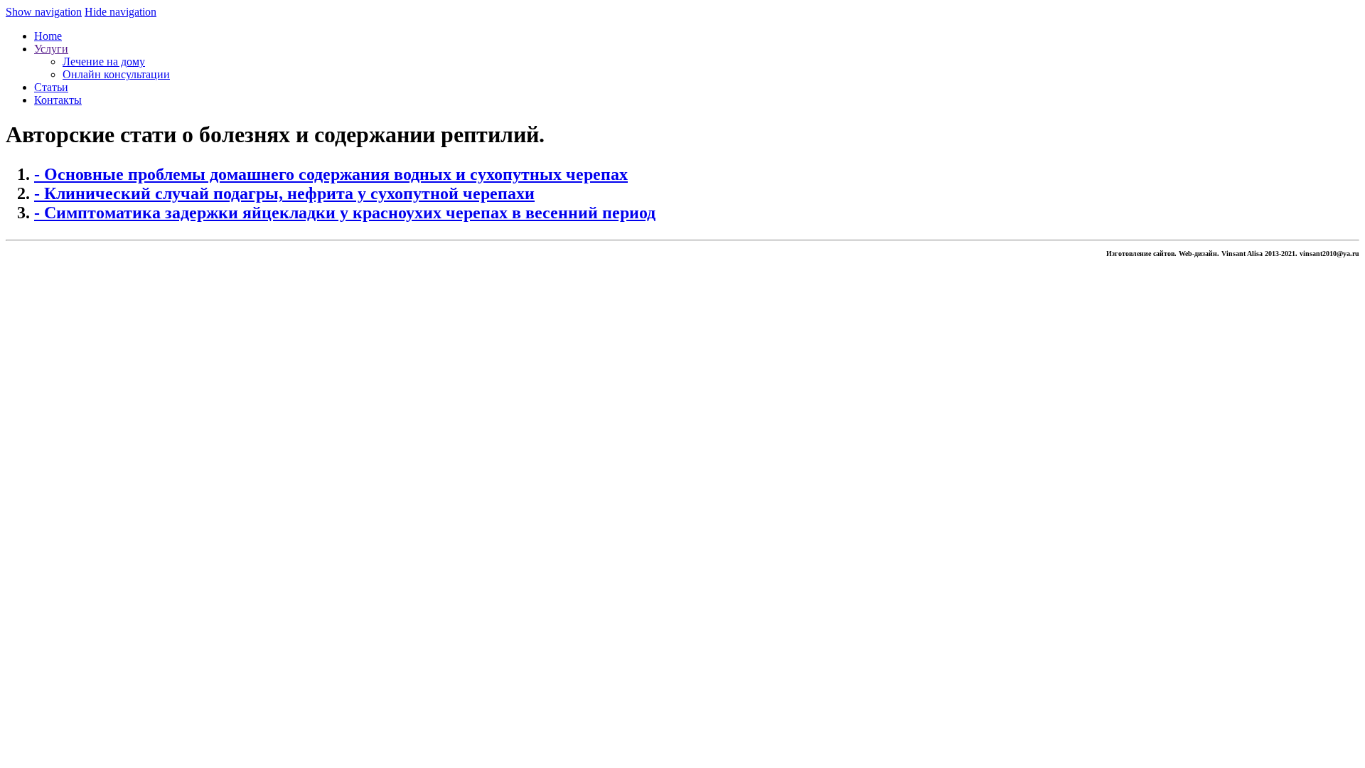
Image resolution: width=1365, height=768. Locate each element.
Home (48, 36)
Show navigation (44, 12)
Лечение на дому (104, 61)
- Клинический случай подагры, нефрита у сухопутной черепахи (284, 193)
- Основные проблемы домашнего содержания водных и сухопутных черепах (331, 174)
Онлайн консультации (116, 74)
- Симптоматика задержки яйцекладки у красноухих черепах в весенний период (344, 212)
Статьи (51, 87)
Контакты (58, 100)
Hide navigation (120, 12)
